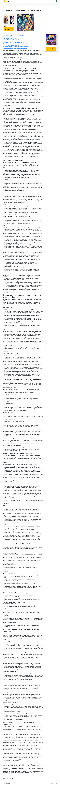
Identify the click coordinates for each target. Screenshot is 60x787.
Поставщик (42, 4)
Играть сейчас (8, 29)
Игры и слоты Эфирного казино (11, 39)
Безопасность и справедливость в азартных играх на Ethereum (19, 41)
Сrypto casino (6, 7)
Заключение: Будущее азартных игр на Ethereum (15, 48)
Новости (32, 4)
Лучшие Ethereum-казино (10, 38)
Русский (44, 1)
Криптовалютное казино (22, 4)
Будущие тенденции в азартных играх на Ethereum (16, 46)
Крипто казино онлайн (9, 4)
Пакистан (53, 1)
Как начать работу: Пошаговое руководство (14, 42)
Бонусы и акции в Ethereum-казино (12, 43)
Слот (37, 4)
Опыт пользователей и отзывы (11, 45)
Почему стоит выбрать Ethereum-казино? (14, 35)
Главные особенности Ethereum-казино (13, 36)
